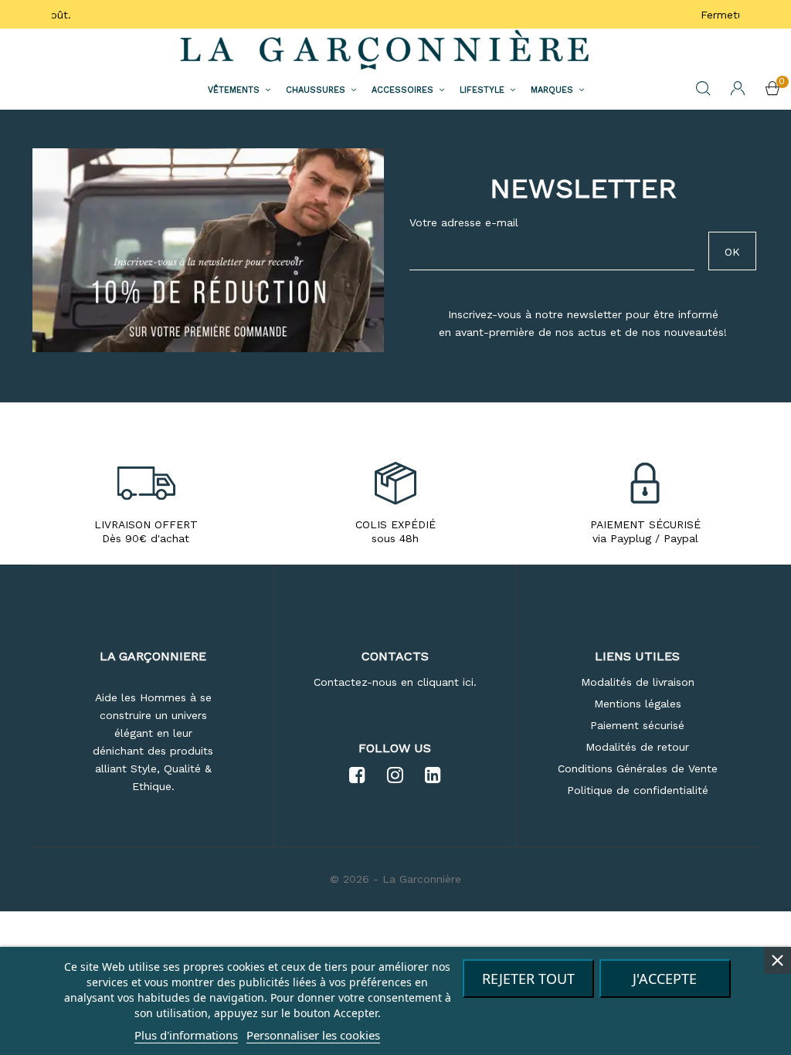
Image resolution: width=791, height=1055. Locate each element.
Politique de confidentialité (637, 790)
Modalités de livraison (637, 682)
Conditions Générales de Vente (638, 768)
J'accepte (665, 978)
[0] (772, 90)
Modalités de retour (637, 747)
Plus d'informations (186, 1035)
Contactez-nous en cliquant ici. (395, 682)
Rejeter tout (528, 978)
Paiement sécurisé (637, 725)
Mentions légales (637, 703)
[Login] (738, 89)
